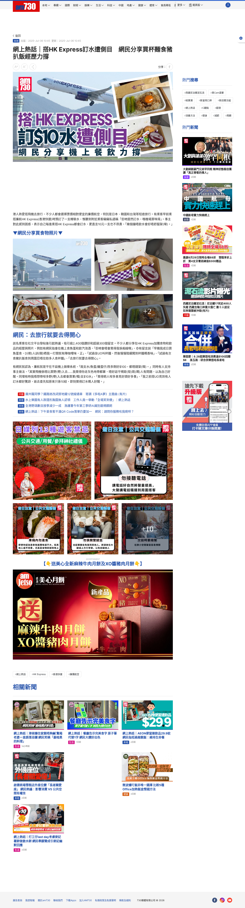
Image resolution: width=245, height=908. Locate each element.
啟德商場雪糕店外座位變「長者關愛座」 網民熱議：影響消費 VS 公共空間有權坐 (38, 789)
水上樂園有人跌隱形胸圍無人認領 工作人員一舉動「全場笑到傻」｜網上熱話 (77, 400)
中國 (21, 394)
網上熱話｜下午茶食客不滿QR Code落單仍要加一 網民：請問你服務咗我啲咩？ (79, 411)
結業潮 (189, 100)
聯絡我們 (58, 900)
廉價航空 (74, 674)
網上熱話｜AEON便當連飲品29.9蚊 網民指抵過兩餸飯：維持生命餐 (147, 735)
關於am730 (44, 900)
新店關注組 (225, 100)
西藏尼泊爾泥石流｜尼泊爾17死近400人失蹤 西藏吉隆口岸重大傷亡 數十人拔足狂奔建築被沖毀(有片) (207, 307)
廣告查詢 (17, 900)
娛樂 (186, 177)
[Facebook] (214, 900)
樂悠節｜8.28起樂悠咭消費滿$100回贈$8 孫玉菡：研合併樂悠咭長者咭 (206, 358)
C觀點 (205, 107)
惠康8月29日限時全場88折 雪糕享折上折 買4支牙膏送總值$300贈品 (207, 259)
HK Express (39, 674)
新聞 (186, 219)
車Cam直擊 (218, 92)
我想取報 (30, 900)
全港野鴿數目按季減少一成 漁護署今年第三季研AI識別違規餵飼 (68, 405)
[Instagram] (222, 900)
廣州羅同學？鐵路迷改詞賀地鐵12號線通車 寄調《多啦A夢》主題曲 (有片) (76, 394)
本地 (16, 40)
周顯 (229, 115)
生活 (17, 746)
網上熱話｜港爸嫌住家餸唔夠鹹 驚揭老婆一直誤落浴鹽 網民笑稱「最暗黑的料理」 (38, 737)
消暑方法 (190, 115)
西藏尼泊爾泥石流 (195, 92)
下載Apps (71, 900)
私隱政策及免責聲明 (105, 900)
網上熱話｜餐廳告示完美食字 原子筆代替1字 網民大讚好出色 (92, 735)
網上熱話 (21, 674)
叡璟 (218, 107)
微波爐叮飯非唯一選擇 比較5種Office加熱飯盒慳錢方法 (143, 787)
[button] (181, 5)
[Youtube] (229, 900)
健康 (126, 794)
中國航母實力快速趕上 (196, 215)
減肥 (216, 115)
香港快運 (57, 674)
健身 (204, 115)
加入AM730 (85, 900)
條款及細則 (125, 900)
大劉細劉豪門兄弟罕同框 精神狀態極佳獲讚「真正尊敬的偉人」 (207, 170)
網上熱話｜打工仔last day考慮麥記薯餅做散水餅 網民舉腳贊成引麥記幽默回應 (38, 841)
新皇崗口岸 (206, 100)
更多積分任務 (140, 886)
